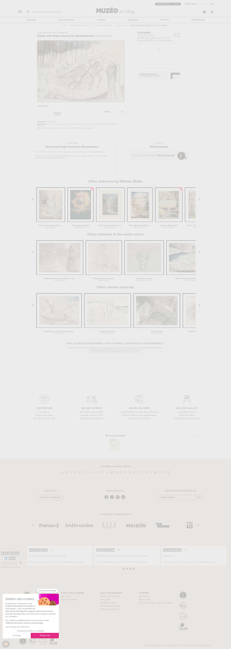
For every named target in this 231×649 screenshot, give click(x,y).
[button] (5, 644)
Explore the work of (153, 156)
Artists (164, 20)
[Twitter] (124, 499)
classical (66, 152)
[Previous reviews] (25, 556)
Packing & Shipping (110, 606)
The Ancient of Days (80, 226)
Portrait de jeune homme (104, 279)
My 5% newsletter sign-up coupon (156, 602)
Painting (31, 20)
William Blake (120, 25)
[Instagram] (113, 499)
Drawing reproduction (80, 25)
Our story (66, 596)
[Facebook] (107, 499)
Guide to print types (110, 596)
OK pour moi (45, 635)
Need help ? (191, 4)
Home (64, 25)
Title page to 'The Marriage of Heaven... (140, 226)
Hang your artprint (109, 609)
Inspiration (198, 20)
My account (145, 599)
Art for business (69, 599)
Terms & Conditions (154, 645)
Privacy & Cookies (201, 645)
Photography (67, 20)
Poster (101, 20)
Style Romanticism (102, 25)
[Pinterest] (118, 499)
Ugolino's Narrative (107, 332)
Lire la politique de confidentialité (17, 627)
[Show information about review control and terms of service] (21, 563)
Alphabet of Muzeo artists (115, 466)
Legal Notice (173, 645)
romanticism (96, 152)
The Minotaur (157, 332)
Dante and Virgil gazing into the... (190, 279)
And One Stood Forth (169, 226)
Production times (108, 602)
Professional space (168, 4)
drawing (52, 152)
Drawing (133, 20)
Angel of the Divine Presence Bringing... (50, 226)
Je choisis (17, 635)
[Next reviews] (229, 556)
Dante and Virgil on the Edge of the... (60, 279)
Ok (199, 497)
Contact (186, 645)
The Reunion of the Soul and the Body (110, 226)
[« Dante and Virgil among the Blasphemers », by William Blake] (114, 444)
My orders (144, 596)
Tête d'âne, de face (144, 279)
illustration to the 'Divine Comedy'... (59, 332)
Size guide (105, 599)
